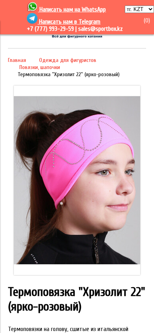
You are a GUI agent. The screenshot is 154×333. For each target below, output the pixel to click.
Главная (17, 60)
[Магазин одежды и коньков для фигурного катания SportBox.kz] (77, 37)
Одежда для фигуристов (67, 60)
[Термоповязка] (77, 273)
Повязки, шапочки (39, 67)
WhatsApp (94, 9)
